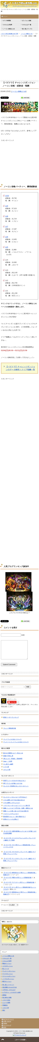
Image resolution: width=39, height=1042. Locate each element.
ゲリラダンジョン (7, 974)
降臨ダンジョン (6, 963)
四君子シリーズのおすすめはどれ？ (14, 780)
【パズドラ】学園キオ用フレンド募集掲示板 (17, 877)
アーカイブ (4, 905)
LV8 (6, 216)
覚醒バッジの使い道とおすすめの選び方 (16, 811)
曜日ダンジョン (6, 981)
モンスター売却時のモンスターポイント (16, 786)
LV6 (6, 237)
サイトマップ (7, 1025)
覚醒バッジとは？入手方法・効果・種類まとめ (18, 808)
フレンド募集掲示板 (9, 728)
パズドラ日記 (6, 1000)
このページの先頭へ (20, 1039)
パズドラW (5, 1008)
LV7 (6, 226)
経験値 (4, 995)
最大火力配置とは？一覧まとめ (13, 753)
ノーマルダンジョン (8, 979)
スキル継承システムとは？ (11, 802)
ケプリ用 (6, 767)
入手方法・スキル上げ (8, 990)
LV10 (7, 196)
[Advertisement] (19, 58)
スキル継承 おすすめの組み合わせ (14, 800)
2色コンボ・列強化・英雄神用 (12, 758)
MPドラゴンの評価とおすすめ (12, 783)
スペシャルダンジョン (8, 976)
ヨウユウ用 (6, 769)
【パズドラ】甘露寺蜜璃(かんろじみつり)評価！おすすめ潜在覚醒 (20, 832)
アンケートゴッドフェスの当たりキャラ (16, 742)
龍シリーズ (5, 968)
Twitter (5, 1023)
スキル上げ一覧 (26, 24)
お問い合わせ (7, 1021)
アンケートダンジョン (8, 971)
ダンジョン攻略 (26, 20)
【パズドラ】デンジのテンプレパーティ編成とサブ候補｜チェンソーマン (19, 860)
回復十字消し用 (8, 756)
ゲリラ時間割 (7, 20)
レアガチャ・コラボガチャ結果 (11, 992)
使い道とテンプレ (27, 29)
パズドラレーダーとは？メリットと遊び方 (16, 805)
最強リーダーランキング (11, 717)
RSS (4, 1027)
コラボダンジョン (7, 966)
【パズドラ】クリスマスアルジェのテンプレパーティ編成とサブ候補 (19, 839)
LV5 (6, 247)
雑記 (3, 1010)
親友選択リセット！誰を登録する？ (14, 816)
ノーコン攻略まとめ (9, 29)
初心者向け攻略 (6, 997)
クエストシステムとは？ (11, 814)
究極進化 (5, 1005)
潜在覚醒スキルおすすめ (9, 987)
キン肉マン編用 (8, 764)
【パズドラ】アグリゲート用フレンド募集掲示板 (18, 882)
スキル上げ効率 (7, 24)
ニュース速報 (6, 1002)
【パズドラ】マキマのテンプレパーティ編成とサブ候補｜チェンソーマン (19, 853)
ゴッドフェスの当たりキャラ (12, 739)
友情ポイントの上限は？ (11, 819)
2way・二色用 (7, 761)
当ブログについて (8, 1019)
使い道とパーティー (8, 984)
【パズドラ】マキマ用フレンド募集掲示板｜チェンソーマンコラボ (19, 846)
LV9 (6, 206)
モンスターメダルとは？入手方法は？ (15, 797)
